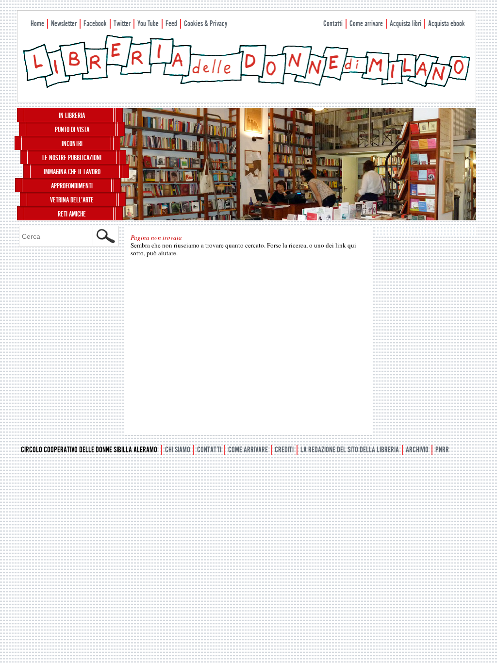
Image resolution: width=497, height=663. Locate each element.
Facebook (95, 23)
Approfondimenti (72, 186)
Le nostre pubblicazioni (71, 158)
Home (37, 23)
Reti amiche (72, 214)
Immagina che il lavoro (72, 172)
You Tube (148, 23)
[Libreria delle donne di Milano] (246, 86)
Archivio (417, 450)
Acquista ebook (446, 23)
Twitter (122, 23)
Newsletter (64, 23)
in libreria (72, 115)
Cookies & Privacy (205, 23)
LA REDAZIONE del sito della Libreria (349, 450)
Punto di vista (72, 129)
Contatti (333, 23)
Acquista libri (405, 23)
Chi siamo (177, 450)
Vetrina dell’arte (72, 200)
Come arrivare (366, 23)
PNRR (442, 450)
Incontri (72, 144)
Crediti (284, 450)
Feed (171, 23)
